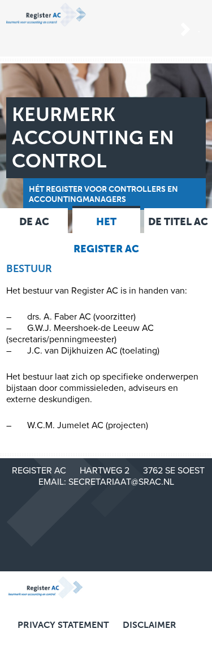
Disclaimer (149, 624)
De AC (34, 222)
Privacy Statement (63, 624)
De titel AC (178, 222)
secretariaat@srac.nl (121, 482)
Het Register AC (106, 235)
